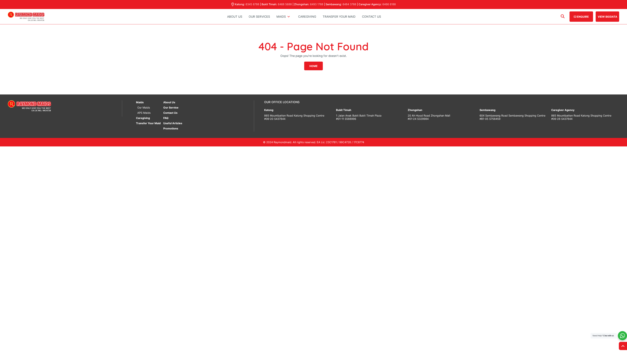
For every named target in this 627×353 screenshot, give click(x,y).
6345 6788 (252, 4)
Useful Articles (172, 123)
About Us (234, 16)
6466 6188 (389, 4)
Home (313, 66)
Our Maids (143, 107)
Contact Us (371, 16)
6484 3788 (349, 4)
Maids (140, 102)
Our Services (259, 16)
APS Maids (144, 112)
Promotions (170, 128)
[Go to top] (623, 346)
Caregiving (307, 16)
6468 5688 (285, 4)
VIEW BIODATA (607, 16)
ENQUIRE (582, 16)
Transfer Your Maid (339, 16)
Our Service (170, 107)
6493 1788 (316, 4)
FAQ (166, 118)
